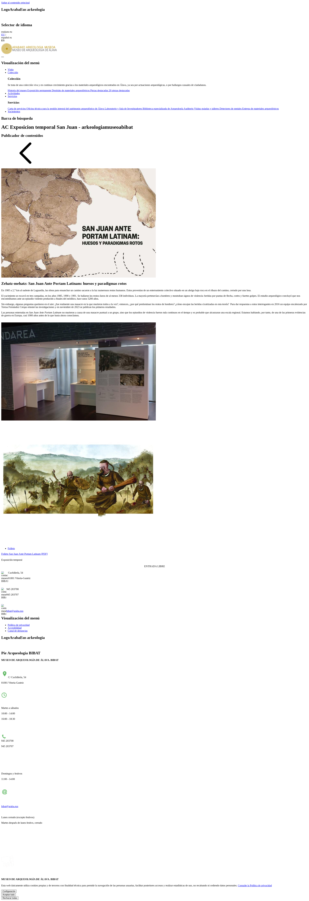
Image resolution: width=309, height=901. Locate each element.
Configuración (9, 891)
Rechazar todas (10, 898)
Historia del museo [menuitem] (17, 90)
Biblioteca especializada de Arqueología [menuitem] (163, 108)
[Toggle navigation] (2, 56)
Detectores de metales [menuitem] (231, 108)
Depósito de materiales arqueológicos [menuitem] (71, 90)
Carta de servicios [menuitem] (17, 108)
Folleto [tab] (11, 548)
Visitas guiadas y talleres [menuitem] (207, 108)
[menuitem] (11, 69)
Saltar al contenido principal (15, 2)
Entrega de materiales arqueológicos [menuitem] (260, 108)
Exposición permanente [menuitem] (39, 90)
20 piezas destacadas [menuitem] (119, 90)
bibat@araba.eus (14, 611)
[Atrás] (25, 164)
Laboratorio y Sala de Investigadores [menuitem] (124, 108)
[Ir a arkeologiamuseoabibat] (30, 53)
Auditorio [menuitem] (189, 108)
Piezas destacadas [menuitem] (99, 90)
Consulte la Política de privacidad (255, 885)
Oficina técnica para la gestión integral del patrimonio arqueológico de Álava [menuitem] (65, 108)
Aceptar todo (8, 894)
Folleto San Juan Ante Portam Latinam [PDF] (24, 554)
